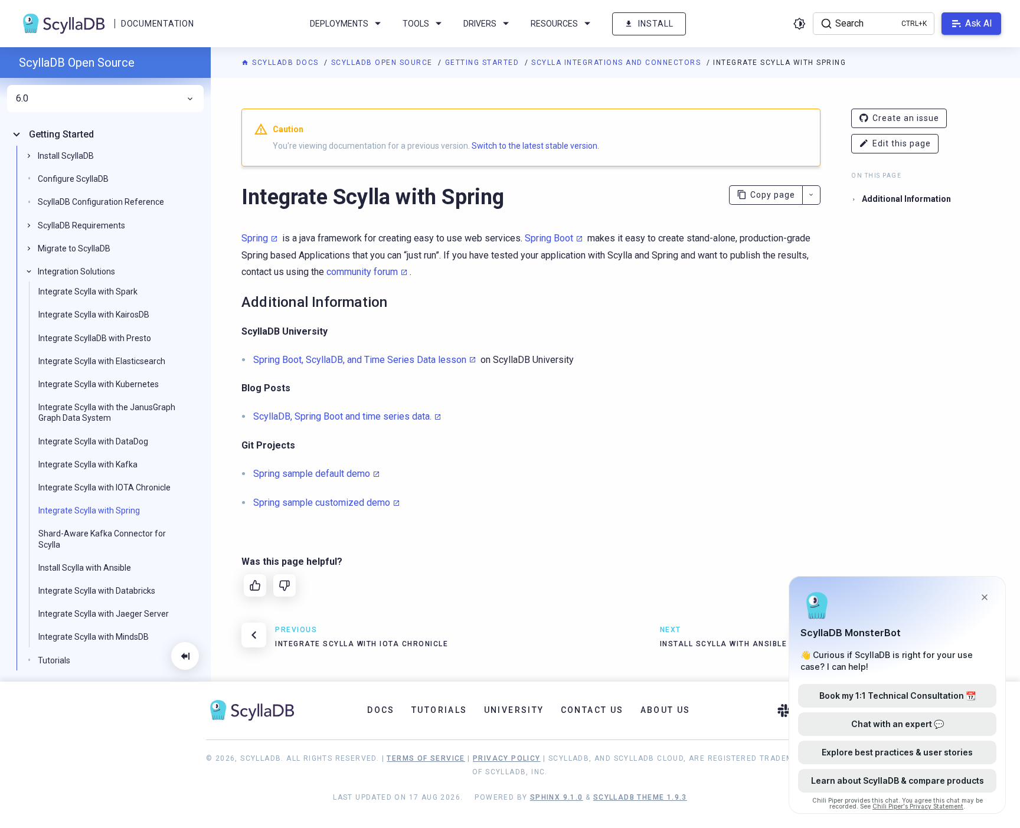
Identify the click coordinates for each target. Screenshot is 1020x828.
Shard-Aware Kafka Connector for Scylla (102, 539)
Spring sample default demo (311, 473)
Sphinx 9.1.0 (556, 797)
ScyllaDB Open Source (383, 62)
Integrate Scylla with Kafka (88, 464)
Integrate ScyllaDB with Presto (94, 337)
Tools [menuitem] (416, 23)
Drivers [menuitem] (479, 23)
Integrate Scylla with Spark (88, 291)
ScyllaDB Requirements (81, 225)
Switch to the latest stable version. (535, 145)
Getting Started (483, 62)
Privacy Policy (507, 758)
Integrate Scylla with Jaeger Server (103, 613)
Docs (381, 710)
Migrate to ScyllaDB (74, 248)
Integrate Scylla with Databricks (96, 590)
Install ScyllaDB (66, 156)
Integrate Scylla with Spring (89, 510)
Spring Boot (549, 238)
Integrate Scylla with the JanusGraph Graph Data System (106, 412)
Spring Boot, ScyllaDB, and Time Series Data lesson (359, 359)
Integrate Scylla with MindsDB (93, 637)
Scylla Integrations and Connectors (617, 62)
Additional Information (906, 199)
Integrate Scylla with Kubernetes (98, 384)
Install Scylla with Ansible (84, 567)
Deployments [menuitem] (339, 23)
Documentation (157, 23)
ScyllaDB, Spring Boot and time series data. (342, 416)
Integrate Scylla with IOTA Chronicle (104, 487)
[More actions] (811, 195)
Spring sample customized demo (321, 502)
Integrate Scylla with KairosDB (93, 314)
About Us (665, 710)
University (514, 710)
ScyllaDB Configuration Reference (101, 202)
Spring (254, 238)
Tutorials (54, 660)
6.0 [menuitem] (22, 98)
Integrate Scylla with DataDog (93, 441)
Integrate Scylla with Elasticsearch (101, 361)
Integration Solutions (76, 271)
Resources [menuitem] (554, 23)
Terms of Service (426, 758)
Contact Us (592, 710)
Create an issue (905, 118)
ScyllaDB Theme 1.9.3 (640, 797)
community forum (362, 271)
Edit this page (901, 143)
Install (656, 23)
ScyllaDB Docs (285, 62)
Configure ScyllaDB (73, 179)
